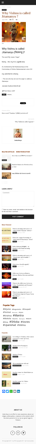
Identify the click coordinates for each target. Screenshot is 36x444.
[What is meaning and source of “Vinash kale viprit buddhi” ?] (6, 258)
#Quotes (15, 319)
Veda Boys (18, 140)
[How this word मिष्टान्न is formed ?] (6, 158)
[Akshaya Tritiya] (6, 357)
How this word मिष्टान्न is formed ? (22, 156)
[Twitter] (23, 433)
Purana (15, 374)
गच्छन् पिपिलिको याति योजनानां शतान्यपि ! (21, 173)
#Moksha (7, 318)
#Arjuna (7, 309)
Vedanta (15, 340)
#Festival (7, 312)
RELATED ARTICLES (8, 152)
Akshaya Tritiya (17, 354)
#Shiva (5, 322)
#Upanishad (9, 325)
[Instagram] (18, 433)
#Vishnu (9, 94)
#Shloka (14, 322)
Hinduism (15, 287)
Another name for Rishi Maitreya (23, 372)
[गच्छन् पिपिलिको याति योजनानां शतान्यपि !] (6, 175)
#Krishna (7, 316)
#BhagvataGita (16, 309)
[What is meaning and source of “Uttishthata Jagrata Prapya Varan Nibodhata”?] (6, 294)
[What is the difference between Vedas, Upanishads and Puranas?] (6, 285)
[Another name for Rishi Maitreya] (6, 374)
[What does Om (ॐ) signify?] (6, 266)
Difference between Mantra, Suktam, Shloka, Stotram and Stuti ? (23, 275)
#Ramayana (22, 318)
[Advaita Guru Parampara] (6, 348)
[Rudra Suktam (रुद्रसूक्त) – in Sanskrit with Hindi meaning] (6, 249)
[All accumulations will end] (6, 366)
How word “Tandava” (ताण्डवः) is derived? (15, 113)
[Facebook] (13, 433)
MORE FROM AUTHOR (23, 152)
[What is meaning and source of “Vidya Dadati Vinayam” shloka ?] (6, 231)
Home (3, 7)
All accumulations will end (20, 363)
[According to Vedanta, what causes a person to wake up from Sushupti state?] (6, 339)
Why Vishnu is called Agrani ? (24, 122)
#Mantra (18, 315)
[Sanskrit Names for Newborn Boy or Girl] (6, 166)
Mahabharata (16, 383)
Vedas (14, 266)
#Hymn (21, 312)
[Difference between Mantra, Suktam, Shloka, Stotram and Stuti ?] (6, 275)
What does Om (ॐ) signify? (21, 264)
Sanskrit (9, 7)
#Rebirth (28, 319)
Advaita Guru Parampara (20, 345)
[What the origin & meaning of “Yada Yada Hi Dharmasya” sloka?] (6, 240)
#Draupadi (26, 309)
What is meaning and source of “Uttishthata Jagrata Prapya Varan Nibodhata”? (23, 294)
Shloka (14, 232)
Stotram (15, 250)
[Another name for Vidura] (6, 383)
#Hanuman (14, 312)
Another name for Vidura (20, 381)
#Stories (25, 322)
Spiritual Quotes (17, 365)
